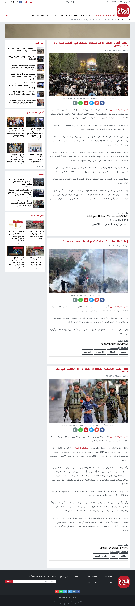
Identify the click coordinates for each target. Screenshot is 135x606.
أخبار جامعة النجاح (37, 15)
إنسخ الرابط (92, 216)
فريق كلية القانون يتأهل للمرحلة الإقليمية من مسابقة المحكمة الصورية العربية (36, 159)
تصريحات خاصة (37, 215)
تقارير (48, 15)
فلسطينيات (99, 15)
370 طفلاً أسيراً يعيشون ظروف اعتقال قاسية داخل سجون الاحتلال (22, 93)
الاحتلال (112, 352)
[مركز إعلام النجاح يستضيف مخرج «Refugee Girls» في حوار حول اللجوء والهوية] (35, 122)
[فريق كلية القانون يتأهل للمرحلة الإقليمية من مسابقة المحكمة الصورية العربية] (35, 148)
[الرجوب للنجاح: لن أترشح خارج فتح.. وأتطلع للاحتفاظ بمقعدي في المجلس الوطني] (15, 251)
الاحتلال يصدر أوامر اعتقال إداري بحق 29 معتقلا (22, 58)
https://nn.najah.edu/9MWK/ (114, 547)
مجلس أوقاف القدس (115, 224)
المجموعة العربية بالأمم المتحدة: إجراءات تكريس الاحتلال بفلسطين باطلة (23, 67)
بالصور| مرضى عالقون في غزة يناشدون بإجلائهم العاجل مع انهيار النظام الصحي (21, 203)
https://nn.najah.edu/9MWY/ (114, 216)
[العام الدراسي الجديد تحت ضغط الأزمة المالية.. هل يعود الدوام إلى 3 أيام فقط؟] (35, 251)
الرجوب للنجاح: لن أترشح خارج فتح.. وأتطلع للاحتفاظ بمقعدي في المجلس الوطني (16, 262)
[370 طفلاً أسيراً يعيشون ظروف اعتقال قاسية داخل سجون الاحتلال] (40, 94)
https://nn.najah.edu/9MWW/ (114, 343)
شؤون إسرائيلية (72, 15)
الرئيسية (127, 19)
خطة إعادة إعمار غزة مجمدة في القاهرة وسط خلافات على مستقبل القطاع (20, 181)
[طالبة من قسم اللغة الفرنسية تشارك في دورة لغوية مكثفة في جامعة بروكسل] (15, 122)
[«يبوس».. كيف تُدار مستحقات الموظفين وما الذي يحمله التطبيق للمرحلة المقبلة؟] (15, 224)
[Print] (75, 103)
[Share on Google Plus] (96, 103)
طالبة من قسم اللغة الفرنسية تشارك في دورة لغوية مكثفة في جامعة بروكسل (15, 132)
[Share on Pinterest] (86, 103)
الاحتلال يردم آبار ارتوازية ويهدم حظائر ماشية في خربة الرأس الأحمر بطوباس (22, 76)
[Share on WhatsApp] (80, 103)
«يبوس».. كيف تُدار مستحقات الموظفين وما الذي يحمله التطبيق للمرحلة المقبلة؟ (16, 236)
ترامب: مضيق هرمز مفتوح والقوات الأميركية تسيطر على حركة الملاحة (22, 101)
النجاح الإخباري (123, 10)
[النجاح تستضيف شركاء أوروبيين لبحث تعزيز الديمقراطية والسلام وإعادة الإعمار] (15, 148)
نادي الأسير (101, 556)
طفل (123, 556)
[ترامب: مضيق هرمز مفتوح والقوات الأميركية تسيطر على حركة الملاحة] (40, 102)
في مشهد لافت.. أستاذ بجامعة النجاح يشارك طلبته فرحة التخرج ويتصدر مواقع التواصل (20, 192)
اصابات (87, 352)
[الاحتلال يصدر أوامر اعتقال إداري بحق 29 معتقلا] (40, 58)
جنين (123, 352)
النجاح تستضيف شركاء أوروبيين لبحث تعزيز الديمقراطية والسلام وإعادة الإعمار (15, 158)
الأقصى (96, 224)
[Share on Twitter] (91, 103)
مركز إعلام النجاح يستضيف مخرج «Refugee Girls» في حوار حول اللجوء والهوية (35, 133)
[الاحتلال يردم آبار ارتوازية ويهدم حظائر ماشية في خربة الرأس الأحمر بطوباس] (40, 76)
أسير (114, 556)
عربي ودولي (59, 15)
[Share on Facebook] (102, 103)
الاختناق (100, 352)
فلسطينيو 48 (85, 15)
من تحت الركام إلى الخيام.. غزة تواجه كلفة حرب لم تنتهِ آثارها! (22, 49)
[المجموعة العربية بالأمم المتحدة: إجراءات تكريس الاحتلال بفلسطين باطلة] (40, 67)
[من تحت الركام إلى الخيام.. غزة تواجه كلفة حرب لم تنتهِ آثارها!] (40, 50)
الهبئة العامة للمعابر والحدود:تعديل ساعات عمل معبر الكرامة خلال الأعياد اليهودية (22, 85)
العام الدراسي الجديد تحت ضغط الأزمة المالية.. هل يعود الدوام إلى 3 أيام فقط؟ (36, 262)
